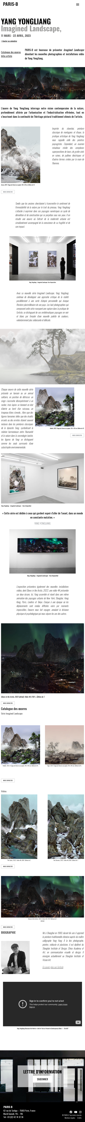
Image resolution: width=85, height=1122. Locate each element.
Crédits (79, 1118)
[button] (3, 478)
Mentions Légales (70, 1118)
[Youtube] (75, 1112)
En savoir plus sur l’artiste (52, 967)
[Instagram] (80, 1112)
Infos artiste (6, 56)
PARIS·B (10, 4)
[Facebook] (71, 1112)
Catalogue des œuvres (11, 52)
